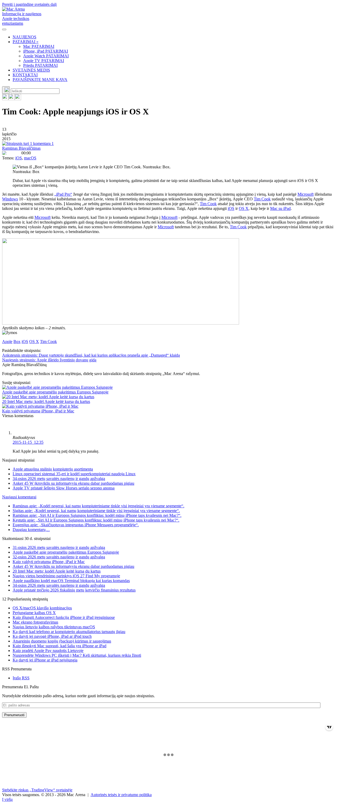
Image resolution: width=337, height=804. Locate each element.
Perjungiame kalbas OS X (34, 612)
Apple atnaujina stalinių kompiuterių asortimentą (53, 469)
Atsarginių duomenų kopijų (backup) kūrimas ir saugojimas (62, 641)
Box (17, 341)
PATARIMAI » (25, 41)
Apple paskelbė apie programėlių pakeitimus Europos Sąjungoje (55, 392)
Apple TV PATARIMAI (43, 60)
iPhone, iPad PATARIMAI (45, 51)
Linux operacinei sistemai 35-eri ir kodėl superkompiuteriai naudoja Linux (74, 474)
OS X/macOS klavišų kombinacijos (42, 608)
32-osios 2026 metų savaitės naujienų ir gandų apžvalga (59, 557)
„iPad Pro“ (63, 194)
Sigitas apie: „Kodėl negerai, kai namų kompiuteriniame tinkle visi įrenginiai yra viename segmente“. (96, 510)
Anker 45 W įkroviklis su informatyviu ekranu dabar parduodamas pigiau (73, 483)
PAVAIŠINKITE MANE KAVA (40, 79)
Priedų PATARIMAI (40, 65)
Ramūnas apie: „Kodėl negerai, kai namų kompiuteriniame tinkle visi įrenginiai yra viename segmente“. (98, 506)
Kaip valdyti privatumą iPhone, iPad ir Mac (38, 411)
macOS (30, 158)
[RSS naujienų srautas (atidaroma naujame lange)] (5, 99)
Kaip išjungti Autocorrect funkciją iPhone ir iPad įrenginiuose (64, 617)
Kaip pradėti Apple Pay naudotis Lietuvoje (48, 650)
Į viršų (7, 799)
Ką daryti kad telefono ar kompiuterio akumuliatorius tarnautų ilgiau (69, 631)
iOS (18, 158)
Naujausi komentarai (19, 497)
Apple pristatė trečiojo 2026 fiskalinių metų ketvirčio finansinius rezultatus (74, 590)
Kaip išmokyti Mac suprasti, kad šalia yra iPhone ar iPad (59, 646)
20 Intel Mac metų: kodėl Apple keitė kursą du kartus (46, 401)
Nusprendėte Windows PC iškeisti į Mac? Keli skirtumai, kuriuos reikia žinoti (77, 655)
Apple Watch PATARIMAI (46, 56)
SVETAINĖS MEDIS (31, 70)
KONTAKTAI (25, 75)
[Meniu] (4, 29)
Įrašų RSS (21, 678)
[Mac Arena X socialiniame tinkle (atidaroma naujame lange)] (18, 99)
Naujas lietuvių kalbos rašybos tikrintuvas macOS (54, 627)
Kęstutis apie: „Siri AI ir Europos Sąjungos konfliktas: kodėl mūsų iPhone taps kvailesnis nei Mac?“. (96, 520)
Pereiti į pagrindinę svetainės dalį (29, 4)
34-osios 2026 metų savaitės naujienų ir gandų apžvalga (59, 478)
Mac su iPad (280, 208)
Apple (7, 341)
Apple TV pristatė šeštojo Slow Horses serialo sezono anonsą (64, 488)
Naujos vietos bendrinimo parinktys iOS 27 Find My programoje (66, 576)
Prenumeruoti (14, 715)
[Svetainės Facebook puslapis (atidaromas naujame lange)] (11, 99)
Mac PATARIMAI (38, 46)
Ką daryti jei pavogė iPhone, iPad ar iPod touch (52, 636)
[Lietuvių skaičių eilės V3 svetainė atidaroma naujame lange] (168, 282)
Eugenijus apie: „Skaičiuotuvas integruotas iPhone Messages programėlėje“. (76, 525)
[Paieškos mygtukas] (6, 90)
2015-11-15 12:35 (28, 442)
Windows (10, 199)
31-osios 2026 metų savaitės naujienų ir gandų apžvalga (59, 547)
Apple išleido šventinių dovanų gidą (49, 360)
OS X (244, 208)
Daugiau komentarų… (31, 529)
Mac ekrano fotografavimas (35, 622)
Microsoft (306, 194)
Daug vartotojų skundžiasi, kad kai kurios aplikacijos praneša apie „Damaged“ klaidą (91, 355)
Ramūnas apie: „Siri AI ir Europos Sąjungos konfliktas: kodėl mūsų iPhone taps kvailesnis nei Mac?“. (97, 515)
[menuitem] (174, 37)
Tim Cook (262, 199)
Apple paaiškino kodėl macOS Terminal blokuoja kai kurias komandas (71, 580)
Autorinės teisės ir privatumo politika (121, 794)
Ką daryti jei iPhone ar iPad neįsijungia (45, 660)
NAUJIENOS (24, 37)
